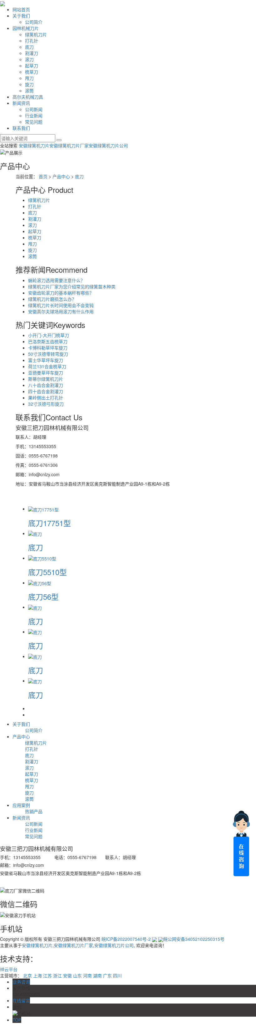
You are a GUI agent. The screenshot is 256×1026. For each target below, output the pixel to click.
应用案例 (21, 805)
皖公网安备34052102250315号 (193, 939)
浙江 (57, 975)
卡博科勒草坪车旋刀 (47, 347)
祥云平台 (8, 969)
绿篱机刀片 (36, 34)
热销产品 (33, 811)
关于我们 (21, 15)
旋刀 (29, 84)
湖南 (97, 975)
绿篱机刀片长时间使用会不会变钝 (61, 305)
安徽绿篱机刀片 (34, 145)
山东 (77, 975)
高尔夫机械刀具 (27, 97)
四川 (117, 975)
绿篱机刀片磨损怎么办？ (52, 299)
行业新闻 (33, 115)
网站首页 (21, 9)
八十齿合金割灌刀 (45, 385)
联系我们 (21, 128)
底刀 (29, 47)
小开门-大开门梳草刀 (48, 335)
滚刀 (29, 59)
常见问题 (33, 122)
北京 (27, 975)
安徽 (67, 975)
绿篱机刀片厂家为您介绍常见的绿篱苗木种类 (72, 286)
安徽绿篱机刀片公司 (108, 145)
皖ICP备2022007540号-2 (126, 939)
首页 (43, 176)
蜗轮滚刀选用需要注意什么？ (56, 280)
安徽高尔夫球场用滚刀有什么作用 (61, 311)
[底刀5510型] (42, 558)
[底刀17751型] (43, 509)
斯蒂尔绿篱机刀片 (45, 379)
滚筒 (29, 90)
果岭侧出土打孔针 (45, 397)
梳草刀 (31, 72)
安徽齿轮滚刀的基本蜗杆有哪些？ (61, 293)
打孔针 (31, 40)
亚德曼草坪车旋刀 (45, 372)
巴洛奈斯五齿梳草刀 (47, 341)
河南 (87, 975)
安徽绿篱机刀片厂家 (69, 145)
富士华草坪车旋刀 (45, 360)
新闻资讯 (21, 103)
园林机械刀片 (25, 28)
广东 (107, 975)
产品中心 (61, 176)
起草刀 (31, 65)
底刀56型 (43, 596)
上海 (37, 975)
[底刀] (35, 533)
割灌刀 (31, 53)
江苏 (47, 975)
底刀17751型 (49, 522)
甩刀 (29, 78)
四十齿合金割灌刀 (45, 391)
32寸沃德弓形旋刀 (46, 404)
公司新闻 (33, 109)
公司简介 (33, 22)
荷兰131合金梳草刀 (47, 366)
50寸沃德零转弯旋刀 (48, 354)
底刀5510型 (47, 571)
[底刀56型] (39, 582)
